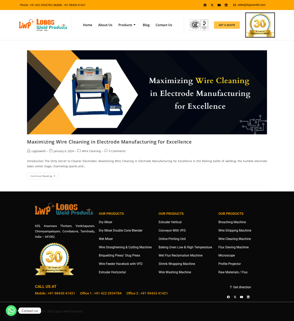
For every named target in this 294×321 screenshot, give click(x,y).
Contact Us (164, 25)
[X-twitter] (212, 5)
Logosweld (39, 151)
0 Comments (117, 151)
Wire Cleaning (91, 151)
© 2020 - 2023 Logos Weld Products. (59, 311)
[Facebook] (205, 5)
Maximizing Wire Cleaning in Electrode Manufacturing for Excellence (109, 141)
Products (125, 25)
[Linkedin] (226, 5)
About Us (105, 25)
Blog (146, 25)
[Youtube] (219, 5)
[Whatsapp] (11, 310)
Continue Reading (44, 175)
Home (87, 25)
